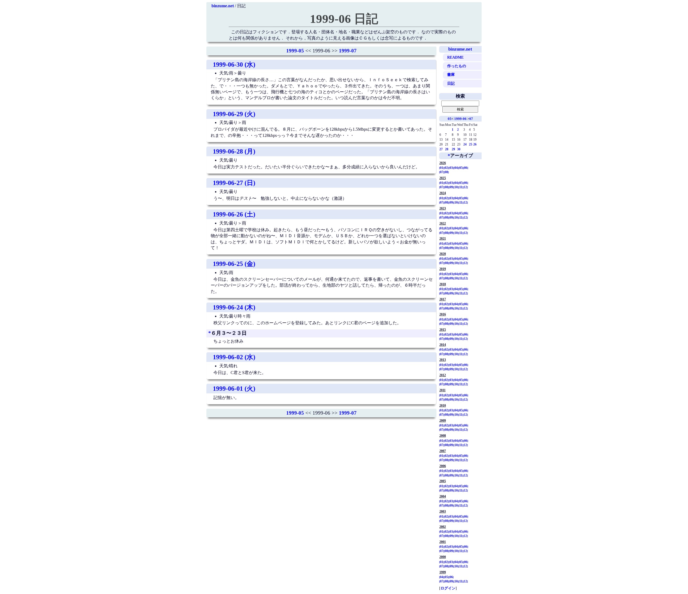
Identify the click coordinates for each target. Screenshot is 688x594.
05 (450, 119)
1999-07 (348, 51)
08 (446, 172)
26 (474, 144)
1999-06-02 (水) (234, 357)
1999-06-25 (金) (234, 263)
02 (446, 167)
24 (465, 144)
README (455, 57)
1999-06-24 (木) (234, 307)
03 (451, 167)
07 (471, 119)
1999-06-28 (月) (234, 151)
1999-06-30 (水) (234, 64)
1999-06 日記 (344, 19)
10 (456, 187)
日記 (451, 83)
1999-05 (295, 51)
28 (446, 149)
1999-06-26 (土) (234, 214)
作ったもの (456, 66)
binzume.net (223, 5)
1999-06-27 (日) (234, 182)
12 (465, 187)
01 (441, 167)
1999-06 (460, 119)
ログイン (448, 588)
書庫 (451, 74)
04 (456, 167)
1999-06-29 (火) (234, 114)
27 (441, 149)
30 (458, 149)
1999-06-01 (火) (234, 388)
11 (460, 187)
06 (465, 167)
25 (470, 144)
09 (451, 187)
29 (453, 149)
